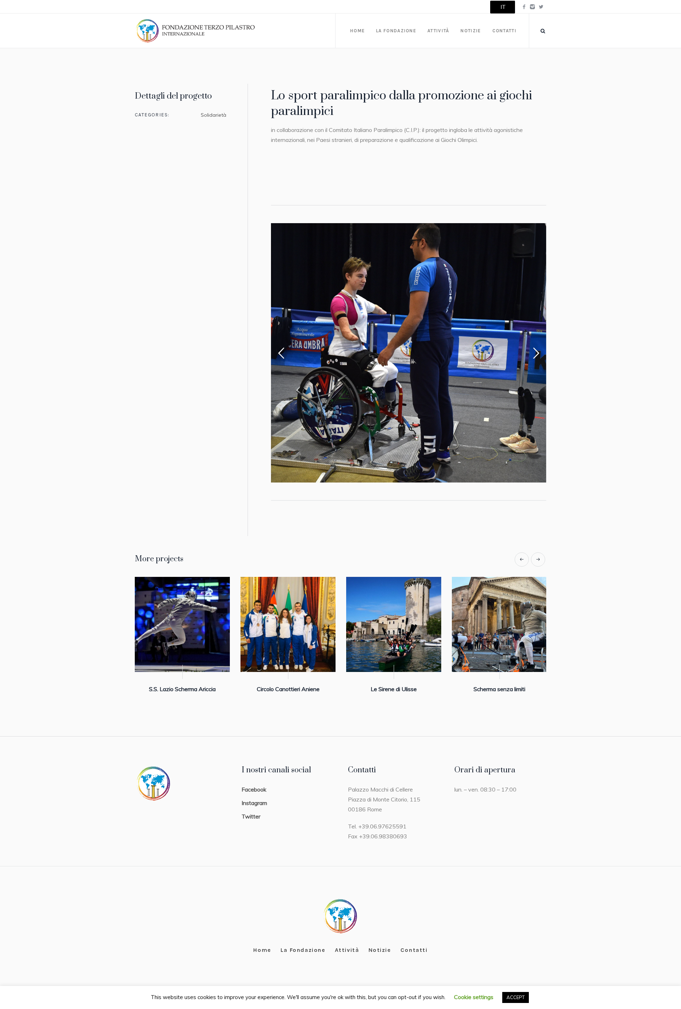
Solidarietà (213, 115)
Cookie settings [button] (473, 996)
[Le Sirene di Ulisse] (499, 624)
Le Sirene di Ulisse (499, 689)
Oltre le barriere (182, 689)
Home (262, 950)
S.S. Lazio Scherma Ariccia (288, 689)
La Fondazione (303, 950)
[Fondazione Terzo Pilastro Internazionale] (340, 916)
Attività (347, 950)
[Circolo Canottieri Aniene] (393, 624)
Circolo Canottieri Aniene (393, 689)
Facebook (254, 789)
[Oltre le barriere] (182, 624)
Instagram (254, 802)
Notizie (380, 950)
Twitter (251, 816)
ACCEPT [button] (515, 997)
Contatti (414, 950)
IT (503, 6)
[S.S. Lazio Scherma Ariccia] (288, 624)
